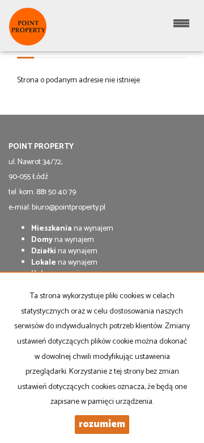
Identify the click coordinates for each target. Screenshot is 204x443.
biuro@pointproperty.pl (68, 207)
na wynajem (72, 228)
